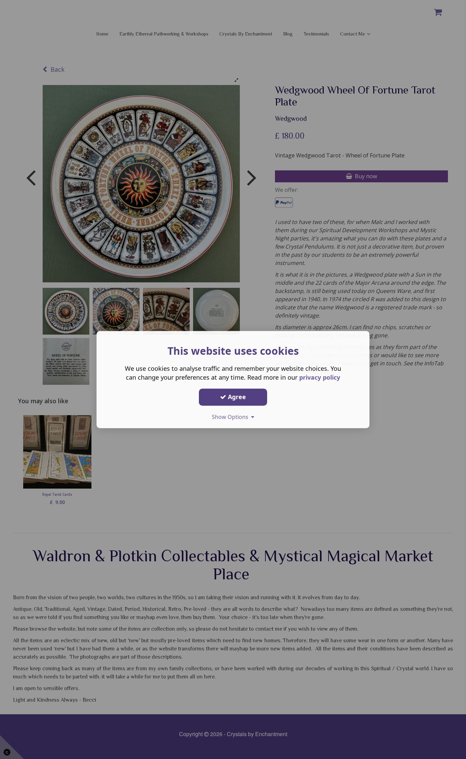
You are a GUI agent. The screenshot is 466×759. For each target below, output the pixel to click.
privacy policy (319, 377)
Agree (236, 397)
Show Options (231, 417)
